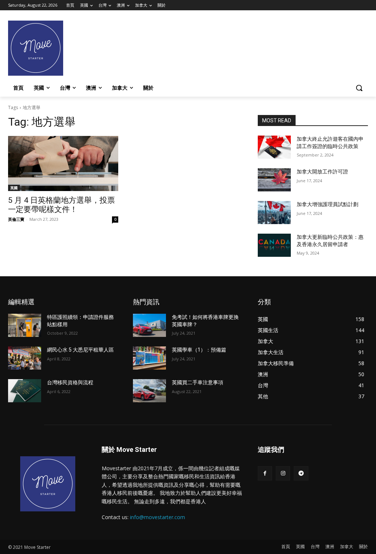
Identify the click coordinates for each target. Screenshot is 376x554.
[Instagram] (283, 473)
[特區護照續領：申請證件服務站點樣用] (24, 325)
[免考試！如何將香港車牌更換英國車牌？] (149, 325)
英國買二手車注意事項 (197, 382)
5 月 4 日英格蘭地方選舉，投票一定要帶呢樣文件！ (61, 205)
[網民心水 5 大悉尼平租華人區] (24, 358)
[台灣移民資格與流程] (24, 390)
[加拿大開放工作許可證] (274, 179)
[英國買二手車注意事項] (149, 390)
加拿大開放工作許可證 (322, 172)
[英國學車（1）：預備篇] (149, 358)
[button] (359, 88)
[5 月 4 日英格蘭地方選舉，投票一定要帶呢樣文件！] (63, 163)
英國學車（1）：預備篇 (199, 350)
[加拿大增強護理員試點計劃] (274, 212)
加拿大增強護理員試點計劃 (327, 204)
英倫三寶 (16, 219)
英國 (14, 187)
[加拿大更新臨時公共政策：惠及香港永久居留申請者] (274, 245)
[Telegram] (301, 473)
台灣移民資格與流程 (70, 382)
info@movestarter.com (157, 517)
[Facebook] (265, 473)
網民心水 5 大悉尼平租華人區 (80, 350)
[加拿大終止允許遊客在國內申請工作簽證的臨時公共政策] (274, 147)
